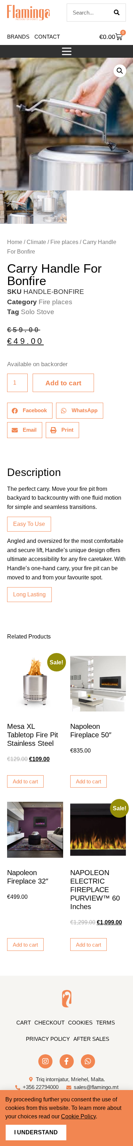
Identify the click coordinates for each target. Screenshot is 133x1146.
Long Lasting (29, 594)
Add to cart (63, 383)
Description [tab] (7, 452)
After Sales (91, 1039)
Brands (18, 37)
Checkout (49, 1023)
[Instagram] (45, 1061)
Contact (47, 37)
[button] (66, 51)
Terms (105, 1023)
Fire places (64, 242)
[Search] (117, 12)
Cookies (80, 1023)
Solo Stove (37, 312)
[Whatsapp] (88, 1061)
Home (14, 242)
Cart (23, 1023)
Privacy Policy (48, 1039)
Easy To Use (29, 524)
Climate (36, 242)
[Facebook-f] (67, 1061)
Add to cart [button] (25, 781)
